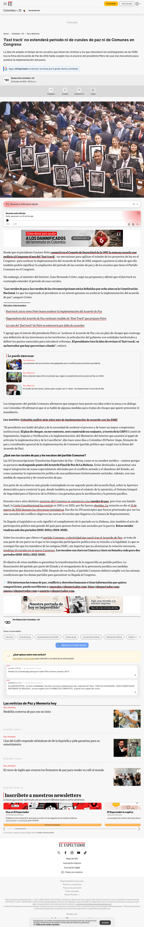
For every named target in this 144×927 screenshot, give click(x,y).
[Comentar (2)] (79, 90)
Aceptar (105, 922)
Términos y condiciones (72, 885)
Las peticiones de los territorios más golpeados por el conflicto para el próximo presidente (61, 363)
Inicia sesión (11, 820)
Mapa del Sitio (72, 858)
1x (138, 224)
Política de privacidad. (45, 833)
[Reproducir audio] (7, 220)
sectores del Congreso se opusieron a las (74, 501)
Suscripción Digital (72, 867)
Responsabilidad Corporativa (72, 881)
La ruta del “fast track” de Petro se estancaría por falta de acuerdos (45, 325)
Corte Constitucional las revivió (33, 505)
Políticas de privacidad (72, 888)
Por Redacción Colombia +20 (26, 619)
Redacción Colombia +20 (22, 78)
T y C (28, 833)
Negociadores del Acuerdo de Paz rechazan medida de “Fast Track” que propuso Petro (56, 318)
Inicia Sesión (127, 3)
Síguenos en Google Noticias (73, 645)
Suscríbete (111, 3)
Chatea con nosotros (74, 872)
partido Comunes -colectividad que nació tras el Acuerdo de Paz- (83, 537)
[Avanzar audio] (133, 224)
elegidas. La (101, 505)
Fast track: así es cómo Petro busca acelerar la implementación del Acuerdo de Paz (54, 311)
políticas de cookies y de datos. (48, 924)
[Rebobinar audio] (129, 224)
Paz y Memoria (29, 360)
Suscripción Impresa (72, 863)
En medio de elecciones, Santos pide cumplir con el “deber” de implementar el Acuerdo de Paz (63, 388)
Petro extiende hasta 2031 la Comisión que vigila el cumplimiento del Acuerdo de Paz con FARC (63, 376)
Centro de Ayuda (72, 891)
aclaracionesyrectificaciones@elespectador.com (94, 904)
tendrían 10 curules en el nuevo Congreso (29, 550)
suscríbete (23, 820)
